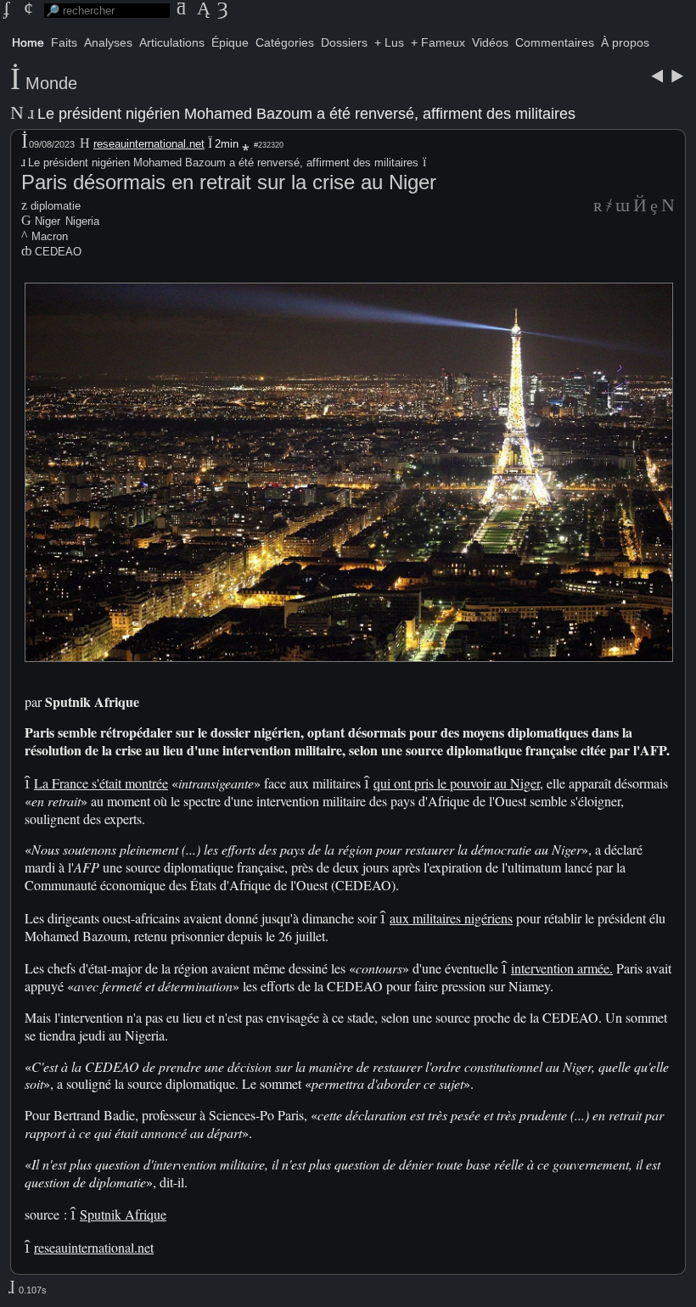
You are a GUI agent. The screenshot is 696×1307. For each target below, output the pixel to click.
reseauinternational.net (149, 143)
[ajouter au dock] (654, 206)
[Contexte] (622, 206)
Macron (49, 236)
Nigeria (82, 221)
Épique (230, 42)
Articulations (172, 42)
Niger (47, 221)
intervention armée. (562, 968)
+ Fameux (438, 42)
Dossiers (344, 42)
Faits (64, 42)
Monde (51, 83)
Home (28, 42)
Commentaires (554, 42)
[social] (598, 206)
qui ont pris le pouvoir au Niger (456, 783)
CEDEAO (58, 251)
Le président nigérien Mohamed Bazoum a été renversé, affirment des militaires (304, 113)
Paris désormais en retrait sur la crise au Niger (228, 182)
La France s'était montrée (101, 783)
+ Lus (389, 42)
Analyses (108, 42)
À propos (625, 42)
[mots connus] (640, 206)
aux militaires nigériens (451, 918)
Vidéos (490, 42)
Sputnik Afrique (123, 1214)
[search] (107, 11)
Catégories (284, 42)
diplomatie (56, 205)
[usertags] (609, 206)
